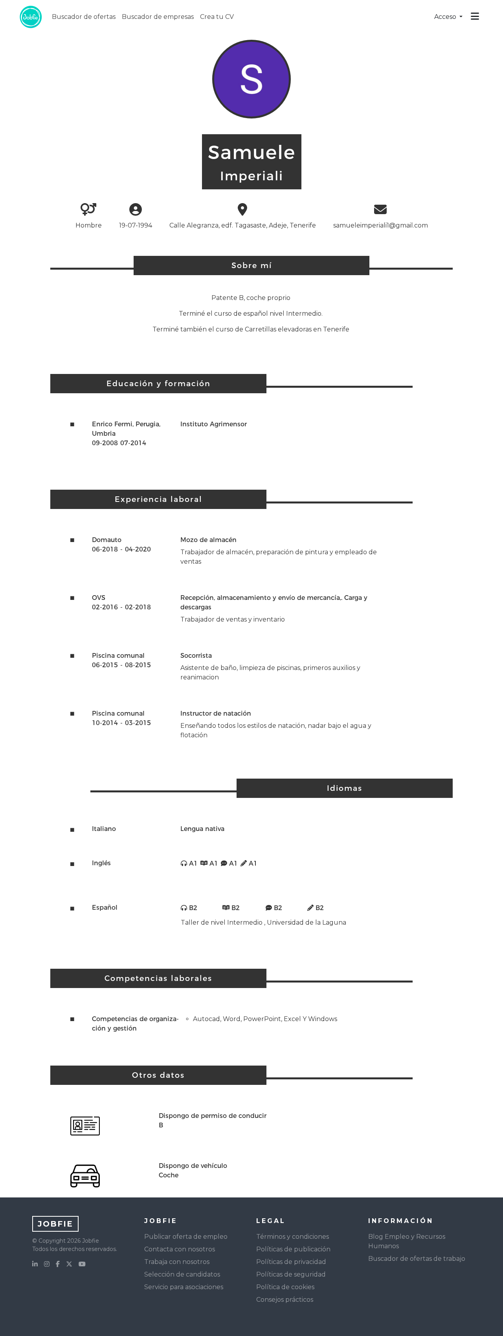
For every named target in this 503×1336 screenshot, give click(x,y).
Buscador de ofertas (84, 16)
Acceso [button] (446, 16)
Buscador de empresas (158, 16)
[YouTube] (82, 1264)
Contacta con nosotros (179, 1249)
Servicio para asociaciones (183, 1287)
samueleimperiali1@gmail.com (380, 225)
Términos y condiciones (292, 1236)
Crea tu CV (217, 16)
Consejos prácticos (284, 1299)
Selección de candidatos (182, 1274)
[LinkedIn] (35, 1264)
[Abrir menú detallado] (475, 17)
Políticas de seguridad (291, 1274)
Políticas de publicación (293, 1249)
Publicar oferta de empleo (186, 1236)
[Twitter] (69, 1264)
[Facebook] (58, 1264)
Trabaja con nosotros (176, 1262)
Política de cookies (285, 1287)
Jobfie (55, 1224)
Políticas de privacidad (291, 1262)
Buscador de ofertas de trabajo (416, 1258)
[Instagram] (47, 1264)
